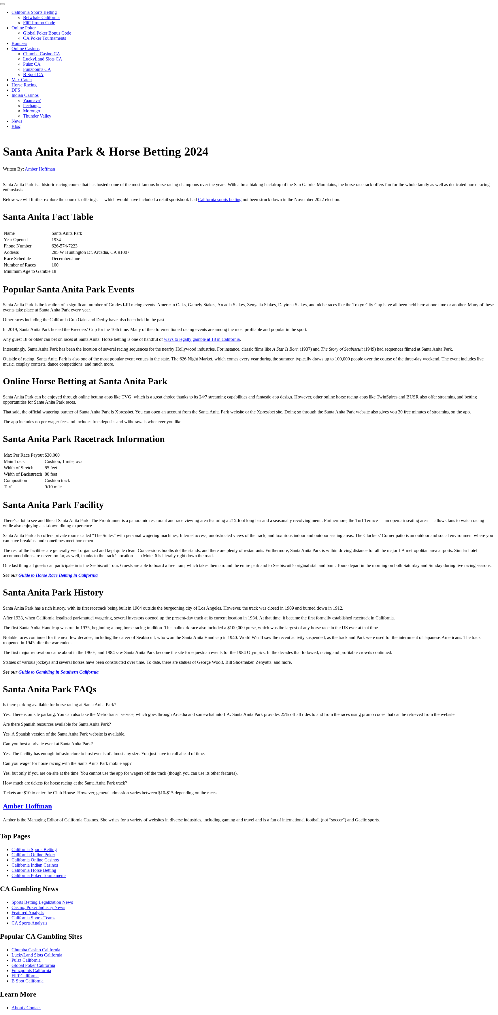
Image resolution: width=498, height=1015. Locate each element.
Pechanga (32, 105)
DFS (16, 90)
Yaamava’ (32, 100)
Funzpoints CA (37, 69)
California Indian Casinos (35, 865)
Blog (16, 126)
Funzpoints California (31, 970)
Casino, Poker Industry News (38, 907)
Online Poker (24, 27)
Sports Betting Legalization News (42, 902)
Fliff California (25, 975)
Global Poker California (33, 965)
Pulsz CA (32, 64)
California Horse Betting (34, 870)
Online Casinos (25, 48)
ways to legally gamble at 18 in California (202, 339)
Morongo (31, 110)
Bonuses (19, 43)
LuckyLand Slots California (37, 954)
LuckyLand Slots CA (42, 58)
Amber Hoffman (40, 169)
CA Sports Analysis (29, 923)
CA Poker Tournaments (44, 38)
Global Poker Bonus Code (47, 33)
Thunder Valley (37, 116)
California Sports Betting (34, 12)
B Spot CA (33, 74)
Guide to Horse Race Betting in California (58, 575)
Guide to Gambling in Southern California (58, 672)
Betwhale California (41, 17)
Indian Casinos (25, 95)
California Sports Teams (33, 917)
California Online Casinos (35, 859)
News (17, 121)
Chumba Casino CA (41, 53)
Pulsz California (26, 960)
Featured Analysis (28, 912)
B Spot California (28, 980)
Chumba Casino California (36, 949)
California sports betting (220, 199)
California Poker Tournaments (39, 875)
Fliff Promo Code (39, 22)
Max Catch (22, 79)
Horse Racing (24, 84)
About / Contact (26, 1007)
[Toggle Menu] (2, 4)
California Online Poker (33, 854)
